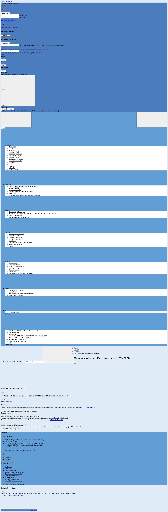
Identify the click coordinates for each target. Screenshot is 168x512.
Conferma (10, 109)
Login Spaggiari (50, 49)
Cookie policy (9, 467)
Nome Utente (23, 15)
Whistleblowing (9, 477)
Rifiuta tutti (16, 411)
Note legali (8, 468)
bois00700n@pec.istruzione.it (25, 445)
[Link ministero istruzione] (9, 3)
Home (76, 348)
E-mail (21, 45)
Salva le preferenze (15, 428)
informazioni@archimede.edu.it (26, 443)
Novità (76, 350)
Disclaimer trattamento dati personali (12, 495)
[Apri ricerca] (151, 119)
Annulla (4, 109)
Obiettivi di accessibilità (12, 475)
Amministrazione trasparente (13, 481)
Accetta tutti (30, 411)
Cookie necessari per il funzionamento (13, 425)
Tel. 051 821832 (12, 441)
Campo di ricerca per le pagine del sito (12, 361)
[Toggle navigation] (16, 119)
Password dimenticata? (8, 20)
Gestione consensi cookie (12, 479)
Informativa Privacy (11, 470)
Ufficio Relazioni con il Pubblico (15, 472)
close (3, 128)
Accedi (3, 5)
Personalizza (5, 411)
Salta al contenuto (6, 1)
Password (22, 17)
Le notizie (77, 351)
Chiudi (3, 60)
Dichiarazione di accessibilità (13, 474)
